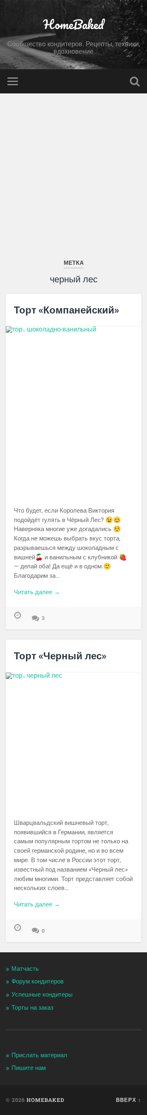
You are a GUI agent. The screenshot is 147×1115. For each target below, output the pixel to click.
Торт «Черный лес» (60, 655)
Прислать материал (39, 1055)
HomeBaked (73, 24)
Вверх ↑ (128, 1100)
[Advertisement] (73, 171)
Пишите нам (28, 1068)
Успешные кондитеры (42, 994)
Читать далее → (37, 592)
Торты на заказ (32, 1007)
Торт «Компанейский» (66, 309)
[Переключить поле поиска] (135, 81)
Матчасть (25, 968)
